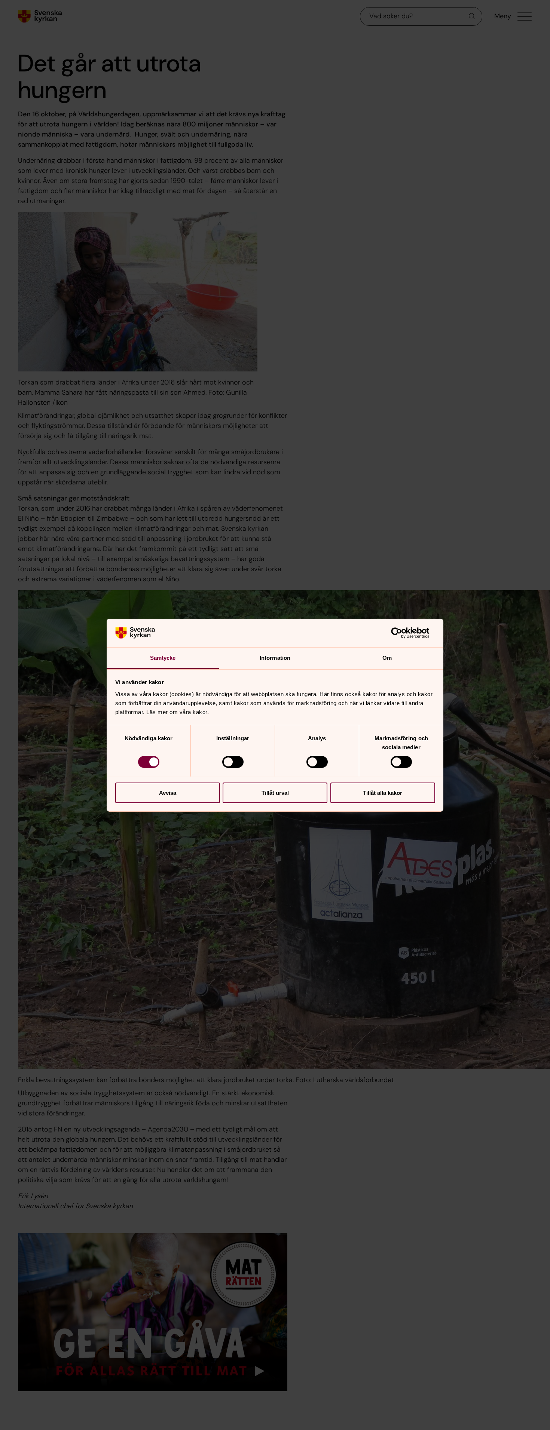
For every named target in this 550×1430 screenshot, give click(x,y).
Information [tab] (275, 657)
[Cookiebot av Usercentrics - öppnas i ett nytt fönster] (402, 633)
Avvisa (167, 792)
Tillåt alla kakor (382, 792)
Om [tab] (387, 657)
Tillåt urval (275, 792)
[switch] (233, 762)
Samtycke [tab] (163, 657)
